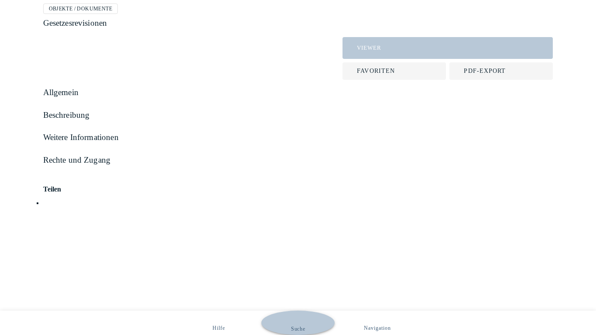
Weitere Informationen (81, 137)
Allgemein (61, 92)
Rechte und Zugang (77, 159)
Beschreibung (66, 115)
